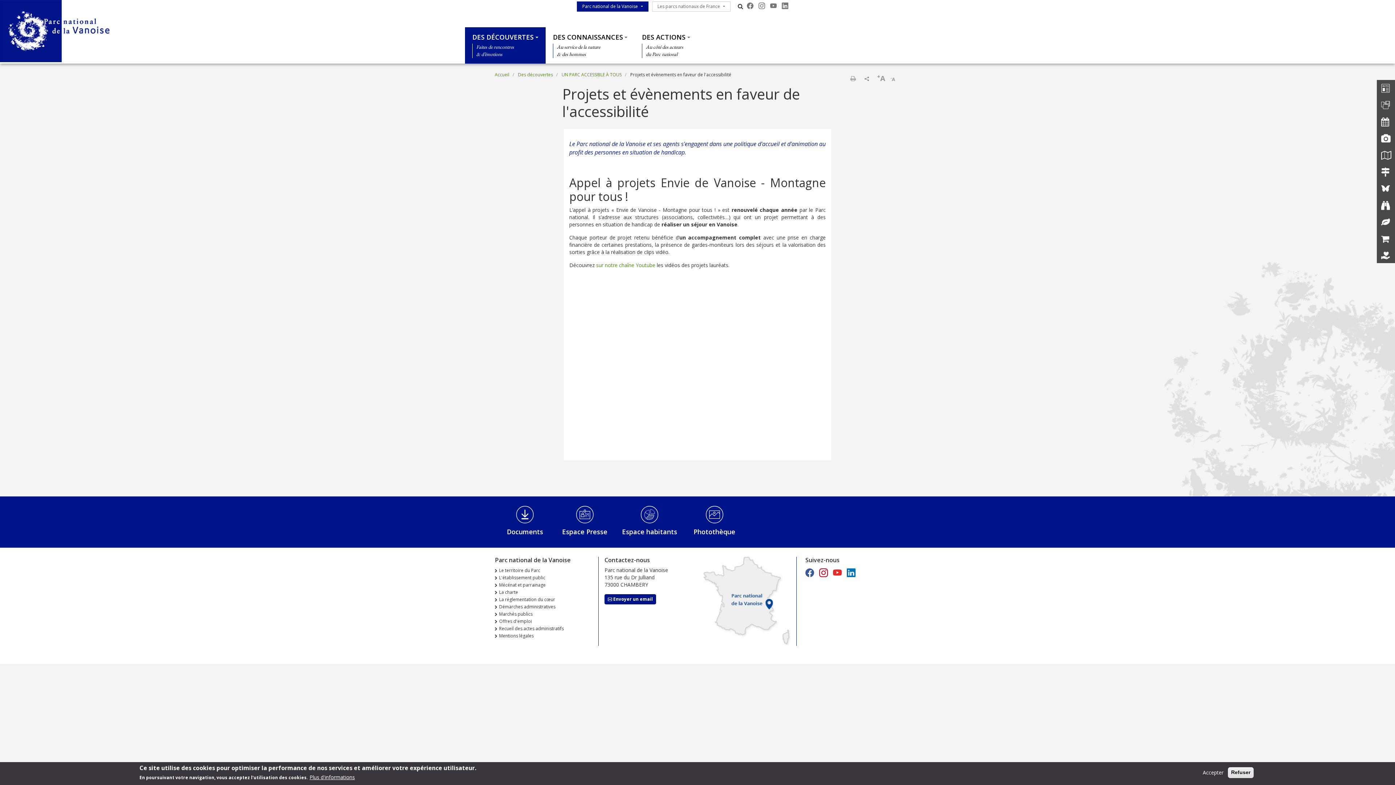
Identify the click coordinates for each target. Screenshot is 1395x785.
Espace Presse (584, 531)
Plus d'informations (332, 777)
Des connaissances (588, 37)
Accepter (1213, 772)
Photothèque (714, 531)
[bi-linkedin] (785, 5)
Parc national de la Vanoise (610, 6)
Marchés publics (516, 614)
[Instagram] (762, 5)
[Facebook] (750, 5)
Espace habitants (649, 531)
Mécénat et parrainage (522, 585)
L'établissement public (522, 578)
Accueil (502, 75)
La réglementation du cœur (527, 599)
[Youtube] (773, 5)
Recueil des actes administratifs (531, 628)
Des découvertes (503, 37)
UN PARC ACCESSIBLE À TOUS (592, 75)
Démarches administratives (527, 607)
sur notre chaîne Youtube (625, 265)
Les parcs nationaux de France (689, 6)
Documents (525, 531)
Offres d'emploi (515, 621)
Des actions (664, 37)
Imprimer (853, 78)
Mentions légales (516, 636)
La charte (508, 592)
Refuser (1240, 772)
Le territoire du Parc (519, 570)
